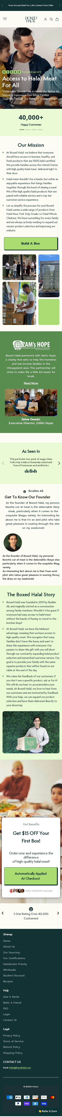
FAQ (5, 1008)
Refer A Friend (12, 1003)
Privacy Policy (11, 1036)
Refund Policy (11, 1047)
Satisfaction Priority (15, 964)
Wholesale (9, 970)
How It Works (11, 997)
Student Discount (14, 975)
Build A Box (30, 243)
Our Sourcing (11, 952)
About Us (9, 947)
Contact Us (10, 1020)
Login (6, 1014)
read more (31, 383)
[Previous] (3, 913)
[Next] (58, 913)
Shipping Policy (12, 1053)
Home (6, 941)
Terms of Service (13, 1041)
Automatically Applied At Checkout (31, 876)
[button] (47, 1111)
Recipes (8, 981)
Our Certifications (14, 958)
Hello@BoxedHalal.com (20, 1067)
